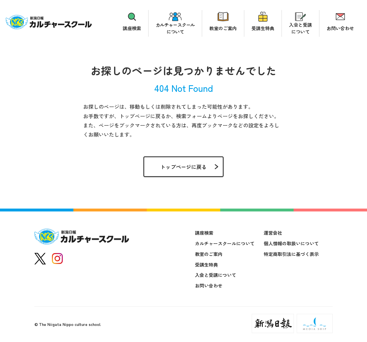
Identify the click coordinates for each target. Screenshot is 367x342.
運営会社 (273, 232)
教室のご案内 (223, 28)
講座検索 (132, 28)
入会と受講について (300, 28)
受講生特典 (262, 28)
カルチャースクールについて (175, 28)
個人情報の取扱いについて (291, 243)
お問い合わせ (340, 28)
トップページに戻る (183, 166)
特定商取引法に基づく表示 (291, 253)
